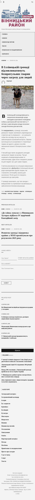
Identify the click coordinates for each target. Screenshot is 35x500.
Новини (4, 38)
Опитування (5, 432)
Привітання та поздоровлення (12, 50)
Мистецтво (5, 416)
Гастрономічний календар (10, 397)
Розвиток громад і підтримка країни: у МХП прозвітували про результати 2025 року (16, 235)
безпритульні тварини (11, 191)
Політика (4, 445)
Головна (5, 34)
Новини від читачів (8, 42)
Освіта (3, 435)
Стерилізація (17, 193)
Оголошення (5, 429)
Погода (3, 442)
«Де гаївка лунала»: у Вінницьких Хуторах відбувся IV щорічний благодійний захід (17, 215)
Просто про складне (8, 451)
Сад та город (5, 455)
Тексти (4, 46)
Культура (4, 413)
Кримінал (4, 407)
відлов (22, 191)
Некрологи (5, 54)
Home (2, 209)
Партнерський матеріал (9, 439)
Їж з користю (5, 403)
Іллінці (10, 193)
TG (32, 2)
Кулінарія (4, 410)
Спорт (3, 458)
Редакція (9, 81)
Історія (3, 400)
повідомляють (9, 130)
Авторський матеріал (8, 394)
